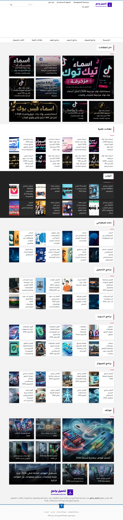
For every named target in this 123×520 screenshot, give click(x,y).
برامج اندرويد (72, 40)
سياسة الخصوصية (81, 2)
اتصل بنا (85, 7)
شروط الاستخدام (64, 2)
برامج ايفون (54, 40)
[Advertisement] (61, 23)
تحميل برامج (95, 498)
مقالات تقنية (37, 40)
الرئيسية (106, 40)
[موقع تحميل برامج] (103, 4)
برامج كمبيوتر (90, 40)
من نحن (51, 2)
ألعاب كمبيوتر (18, 40)
